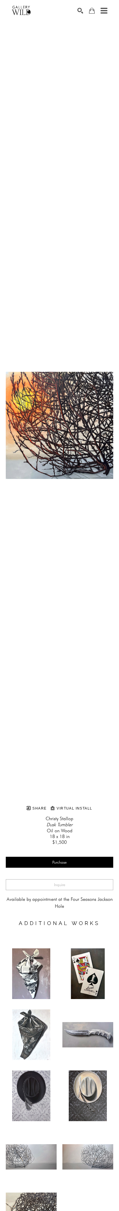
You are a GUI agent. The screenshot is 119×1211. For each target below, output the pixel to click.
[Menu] (104, 11)
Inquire (59, 884)
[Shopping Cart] (92, 10)
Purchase (59, 862)
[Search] (80, 11)
